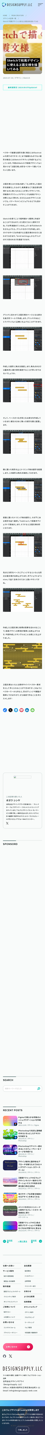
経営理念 (28, 1271)
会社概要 (28, 1265)
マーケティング (29, 1322)
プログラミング (29, 1317)
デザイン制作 (29, 1312)
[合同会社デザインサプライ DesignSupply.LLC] (17, 4)
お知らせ (27, 1291)
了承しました (22, 1430)
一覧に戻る (22, 1241)
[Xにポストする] (10, 710)
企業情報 (28, 1281)
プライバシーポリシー (11, 1332)
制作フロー (7, 1312)
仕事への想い (8, 1265)
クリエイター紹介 (30, 1286)
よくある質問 (29, 1296)
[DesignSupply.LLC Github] (4, 1357)
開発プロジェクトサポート (12, 1291)
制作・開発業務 (9, 1276)
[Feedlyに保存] (32, 710)
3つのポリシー (29, 1276)
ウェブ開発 (28, 1327)
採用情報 (28, 1301)
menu (40, 4)
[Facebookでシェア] (5, 710)
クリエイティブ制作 (10, 1296)
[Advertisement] (22, 120)
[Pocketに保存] (22, 710)
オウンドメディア (30, 1307)
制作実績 (6, 1286)
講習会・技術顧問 (9, 1281)
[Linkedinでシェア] (27, 710)
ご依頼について (9, 1307)
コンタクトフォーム (9, 1327)
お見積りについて (9, 1317)
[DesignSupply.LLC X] (10, 1357)
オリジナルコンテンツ (11, 1302)
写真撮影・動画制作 (31, 1332)
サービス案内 (8, 1271)
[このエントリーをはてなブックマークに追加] (16, 710)
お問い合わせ (8, 1322)
